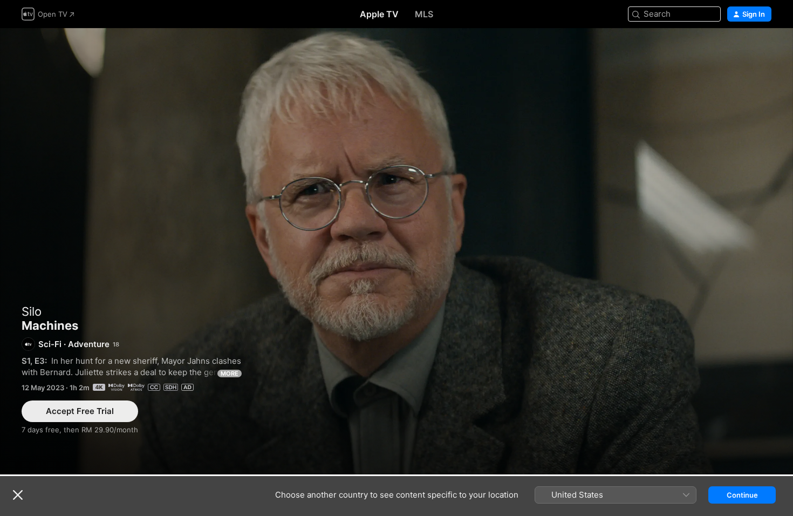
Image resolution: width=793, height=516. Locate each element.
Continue (742, 495)
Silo (32, 311)
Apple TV (379, 14)
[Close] (18, 495)
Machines (396, 251)
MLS (424, 14)
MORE (229, 373)
